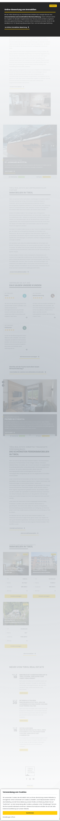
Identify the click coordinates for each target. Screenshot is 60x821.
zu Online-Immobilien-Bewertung (16, 27)
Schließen (53, 6)
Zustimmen (30, 813)
